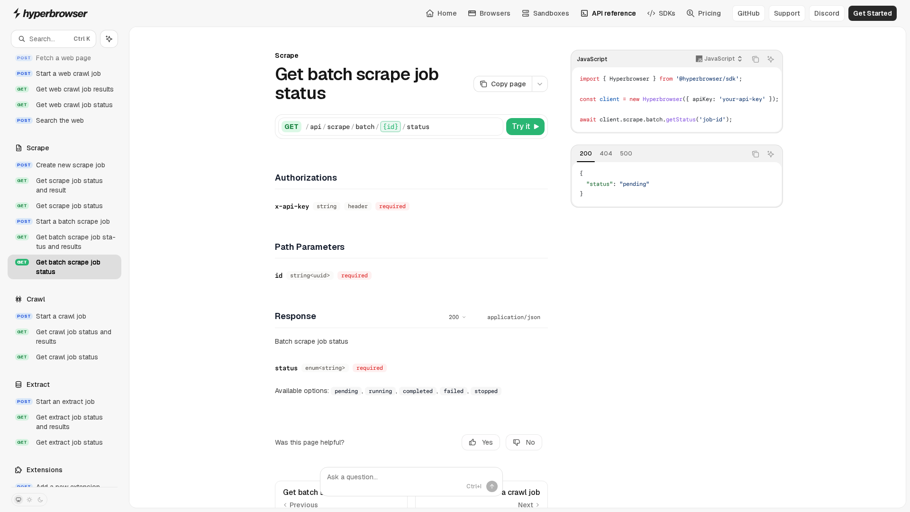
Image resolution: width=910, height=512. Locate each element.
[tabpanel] (677, 184)
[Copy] (494, 126)
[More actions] (540, 84)
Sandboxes (551, 13)
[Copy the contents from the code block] (755, 59)
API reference (614, 13)
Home (447, 13)
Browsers (495, 13)
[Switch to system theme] (18, 499)
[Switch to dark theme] (40, 499)
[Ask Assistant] (770, 59)
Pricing (709, 13)
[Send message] (492, 486)
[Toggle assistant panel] (109, 38)
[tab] (586, 153)
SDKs (667, 13)
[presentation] (64, 267)
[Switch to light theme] (29, 499)
